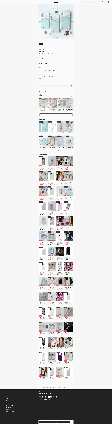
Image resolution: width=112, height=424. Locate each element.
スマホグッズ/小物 (42, 76)
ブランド (20, 2)
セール (8, 2)
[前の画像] (40, 22)
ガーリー (40, 80)
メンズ (6, 394)
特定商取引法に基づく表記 (9, 411)
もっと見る (56, 114)
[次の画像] (72, 22)
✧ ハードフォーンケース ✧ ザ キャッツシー (62, 387)
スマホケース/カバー (51, 76)
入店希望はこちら (8, 416)
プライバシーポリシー (9, 405)
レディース (7, 391)
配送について (47, 82)
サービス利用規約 (8, 407)
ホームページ (41, 387)
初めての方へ (7, 403)
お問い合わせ (41, 82)
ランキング (14, 2)
